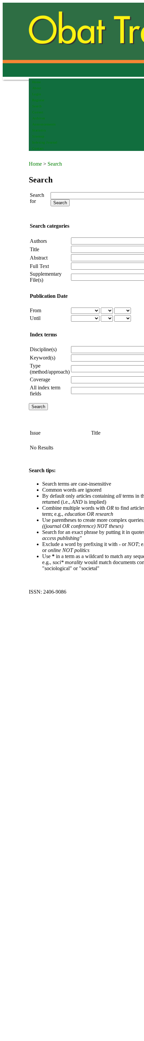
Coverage (40, 379)
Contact (38, 148)
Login (36, 94)
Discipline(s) (43, 349)
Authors (38, 241)
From (35, 310)
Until (35, 318)
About (37, 88)
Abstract (39, 258)
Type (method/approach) (50, 369)
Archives (38, 118)
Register (38, 100)
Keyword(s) (42, 358)
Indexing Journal (44, 142)
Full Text (39, 266)
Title (34, 249)
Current (38, 112)
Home (36, 82)
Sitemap (38, 136)
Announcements (44, 124)
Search (37, 106)
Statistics (39, 130)
